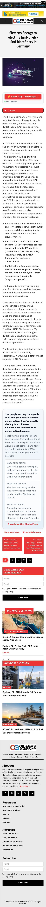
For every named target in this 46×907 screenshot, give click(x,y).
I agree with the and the (21, 590)
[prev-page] (4, 659)
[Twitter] (18, 560)
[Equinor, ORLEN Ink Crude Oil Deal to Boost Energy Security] (23, 677)
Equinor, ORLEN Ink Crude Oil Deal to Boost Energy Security (20, 647)
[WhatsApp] (29, 560)
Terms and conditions (26, 589)
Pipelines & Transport (16, 631)
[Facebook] (12, 560)
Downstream (11, 532)
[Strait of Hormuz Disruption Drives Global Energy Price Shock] (23, 622)
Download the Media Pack (23, 524)
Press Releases (32, 532)
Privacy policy (7, 591)
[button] (4, 21)
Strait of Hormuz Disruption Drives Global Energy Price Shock (22, 638)
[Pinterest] (23, 560)
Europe (5, 652)
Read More (25, 786)
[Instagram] (11, 793)
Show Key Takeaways (23, 96)
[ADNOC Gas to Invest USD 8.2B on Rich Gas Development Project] (23, 714)
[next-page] (7, 659)
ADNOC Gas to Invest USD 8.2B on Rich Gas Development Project (23, 731)
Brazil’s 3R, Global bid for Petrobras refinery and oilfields (12, 545)
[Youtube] (31, 793)
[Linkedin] (18, 793)
